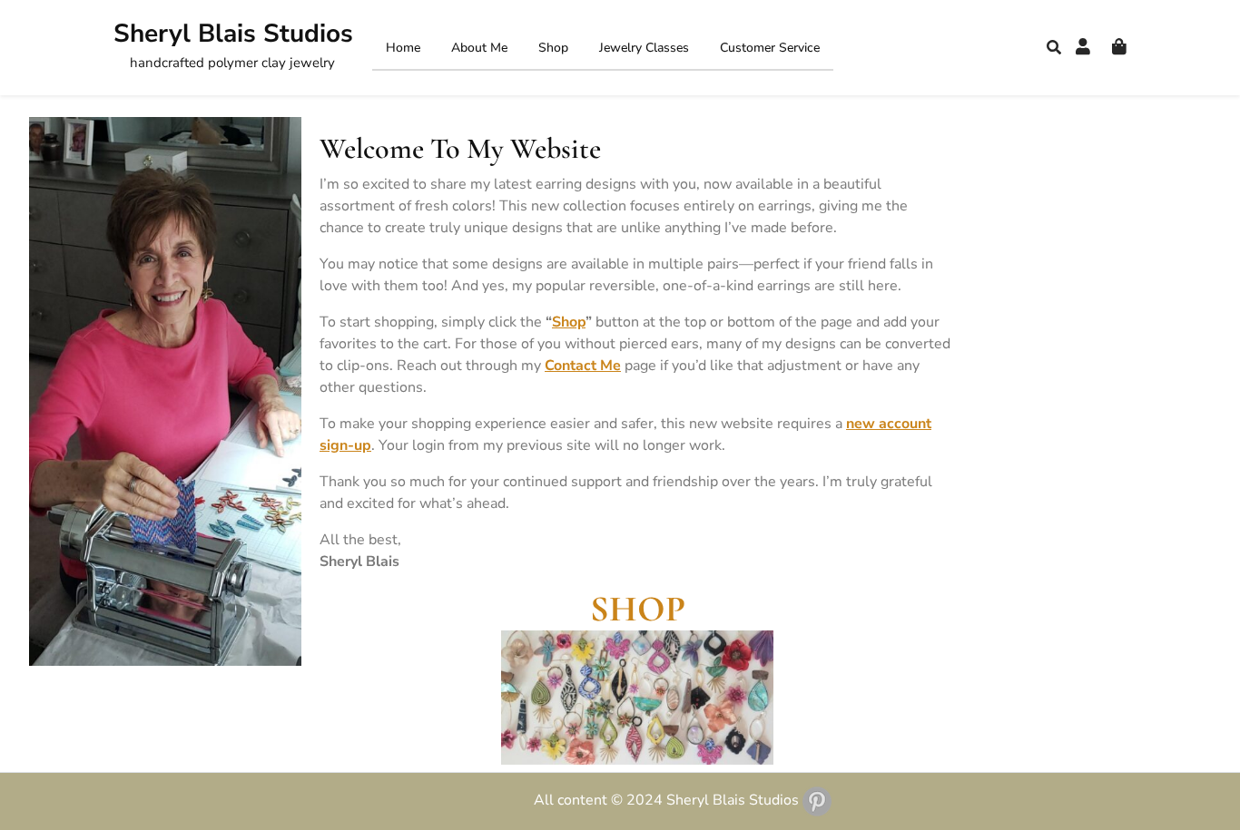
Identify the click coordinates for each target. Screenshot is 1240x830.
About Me (479, 47)
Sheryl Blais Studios (233, 33)
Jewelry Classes (644, 47)
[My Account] (1083, 47)
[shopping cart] (1119, 47)
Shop (553, 47)
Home (403, 47)
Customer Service (770, 47)
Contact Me (583, 366)
